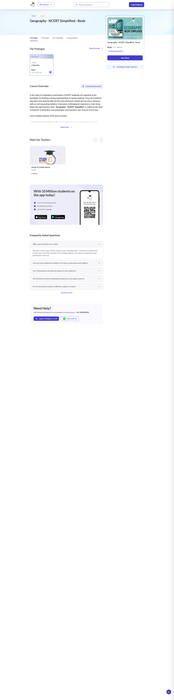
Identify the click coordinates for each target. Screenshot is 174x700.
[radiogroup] (66, 65)
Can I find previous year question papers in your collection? (54, 271)
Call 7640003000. (82, 312)
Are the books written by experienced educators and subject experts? (59, 279)
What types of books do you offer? (45, 244)
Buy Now (125, 58)
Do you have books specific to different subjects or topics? (54, 286)
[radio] (50, 72)
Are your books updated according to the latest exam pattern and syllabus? (60, 263)
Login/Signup (136, 4)
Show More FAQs (66, 293)
